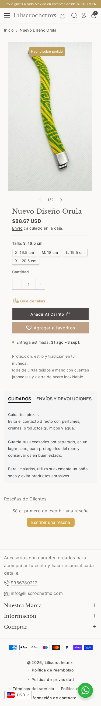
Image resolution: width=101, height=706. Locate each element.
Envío (17, 228)
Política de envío (77, 688)
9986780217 (24, 582)
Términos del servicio (33, 688)
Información (20, 616)
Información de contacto (52, 697)
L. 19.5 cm (75, 252)
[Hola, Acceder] (83, 15)
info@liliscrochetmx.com (37, 593)
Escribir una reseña (50, 522)
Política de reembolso (53, 670)
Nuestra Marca (23, 606)
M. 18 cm (50, 252)
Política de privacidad (53, 679)
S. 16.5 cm (24, 252)
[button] (8, 15)
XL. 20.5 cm (25, 260)
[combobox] (18, 695)
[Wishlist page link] (62, 15)
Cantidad (20, 272)
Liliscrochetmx (59, 662)
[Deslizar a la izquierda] (40, 199)
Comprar (15, 627)
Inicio (9, 30)
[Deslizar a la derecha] (61, 199)
